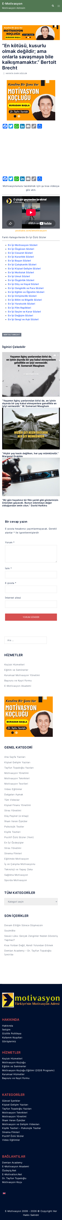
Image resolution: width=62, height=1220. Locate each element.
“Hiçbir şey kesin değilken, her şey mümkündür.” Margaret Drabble (30, 455)
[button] (53, 6)
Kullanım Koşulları (12, 1037)
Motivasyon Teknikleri (17, 778)
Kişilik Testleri (12, 831)
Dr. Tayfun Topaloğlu (14, 1178)
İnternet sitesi (13, 597)
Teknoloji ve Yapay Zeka (18, 869)
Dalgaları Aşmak (13, 794)
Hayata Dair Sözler (16, 73)
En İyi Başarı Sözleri (19, 260)
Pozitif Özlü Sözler (13, 1136)
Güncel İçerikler (11, 1100)
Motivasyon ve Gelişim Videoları (21, 1124)
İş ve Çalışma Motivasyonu (19, 864)
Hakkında (7, 1025)
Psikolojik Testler (14, 826)
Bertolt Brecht (12, 334)
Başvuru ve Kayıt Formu (18, 680)
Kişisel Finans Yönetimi (17, 805)
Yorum (10, 542)
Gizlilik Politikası (11, 1033)
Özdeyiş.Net (9, 1170)
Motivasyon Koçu (12, 1182)
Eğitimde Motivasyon (16, 858)
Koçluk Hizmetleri (14, 664)
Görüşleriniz (9, 1041)
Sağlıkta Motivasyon (16, 874)
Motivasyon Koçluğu (14, 1062)
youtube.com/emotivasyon (31, 230)
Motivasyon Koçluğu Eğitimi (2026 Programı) (28, 1070)
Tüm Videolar (12, 799)
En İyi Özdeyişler (14, 842)
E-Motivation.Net (12, 1174)
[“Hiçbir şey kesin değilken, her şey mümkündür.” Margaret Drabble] (31, 428)
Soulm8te (9, 930)
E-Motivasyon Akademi (17, 685)
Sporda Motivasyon (15, 880)
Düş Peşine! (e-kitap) (16, 815)
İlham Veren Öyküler (16, 821)
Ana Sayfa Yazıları (14, 756)
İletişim (6, 1029)
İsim (8, 568)
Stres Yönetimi (12, 810)
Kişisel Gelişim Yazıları (17, 762)
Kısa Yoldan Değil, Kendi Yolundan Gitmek (28, 945)
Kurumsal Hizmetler (13, 1074)
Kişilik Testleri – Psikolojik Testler (21, 1128)
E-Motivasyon (12, 3)
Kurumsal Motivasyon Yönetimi (22, 675)
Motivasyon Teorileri (16, 783)
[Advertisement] (31, 152)
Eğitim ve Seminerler (16, 669)
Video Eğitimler (13, 789)
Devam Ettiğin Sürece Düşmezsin (23, 925)
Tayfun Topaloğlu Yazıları (19, 767)
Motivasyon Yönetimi (16, 773)
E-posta (10, 583)
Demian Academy (12, 1162)
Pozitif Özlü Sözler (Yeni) (19, 837)
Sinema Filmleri (13, 853)
